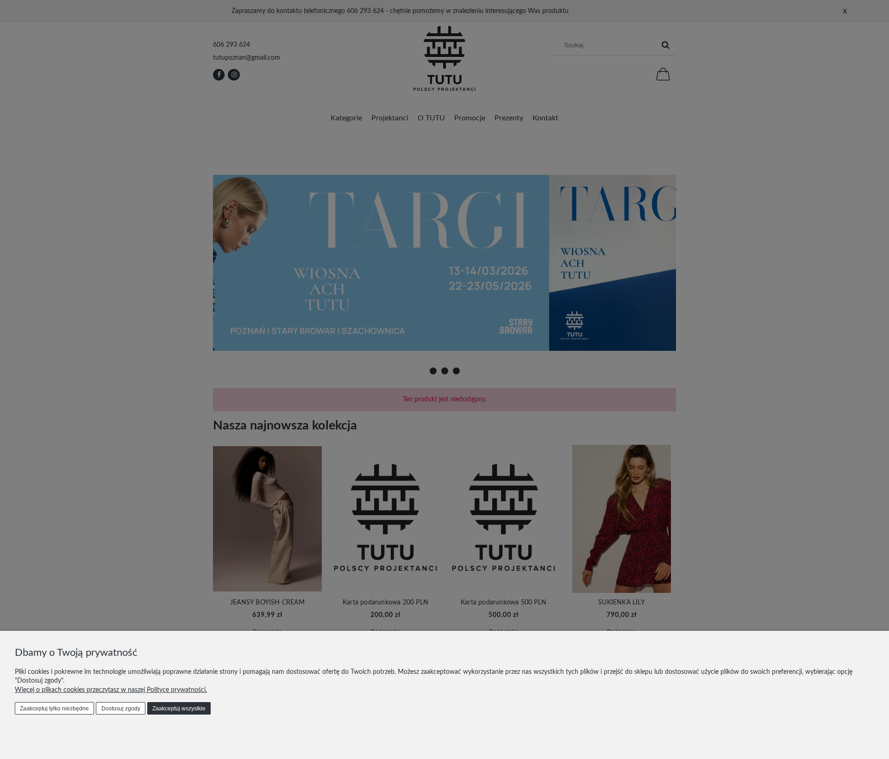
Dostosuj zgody (120, 708)
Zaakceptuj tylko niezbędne (54, 708)
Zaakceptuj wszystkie (179, 708)
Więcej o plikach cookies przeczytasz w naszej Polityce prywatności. (111, 690)
